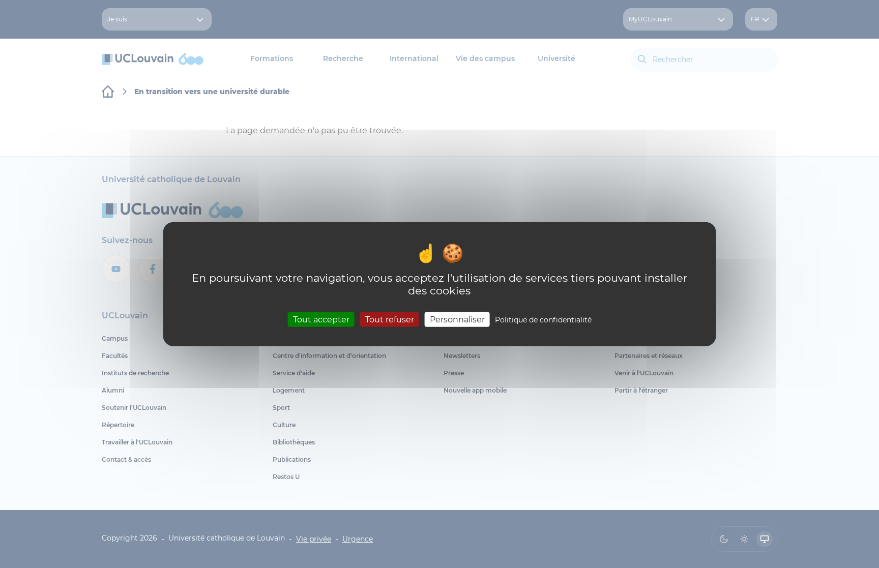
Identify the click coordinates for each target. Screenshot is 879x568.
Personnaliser (457, 319)
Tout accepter (321, 319)
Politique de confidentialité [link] (543, 319)
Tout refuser (389, 319)
